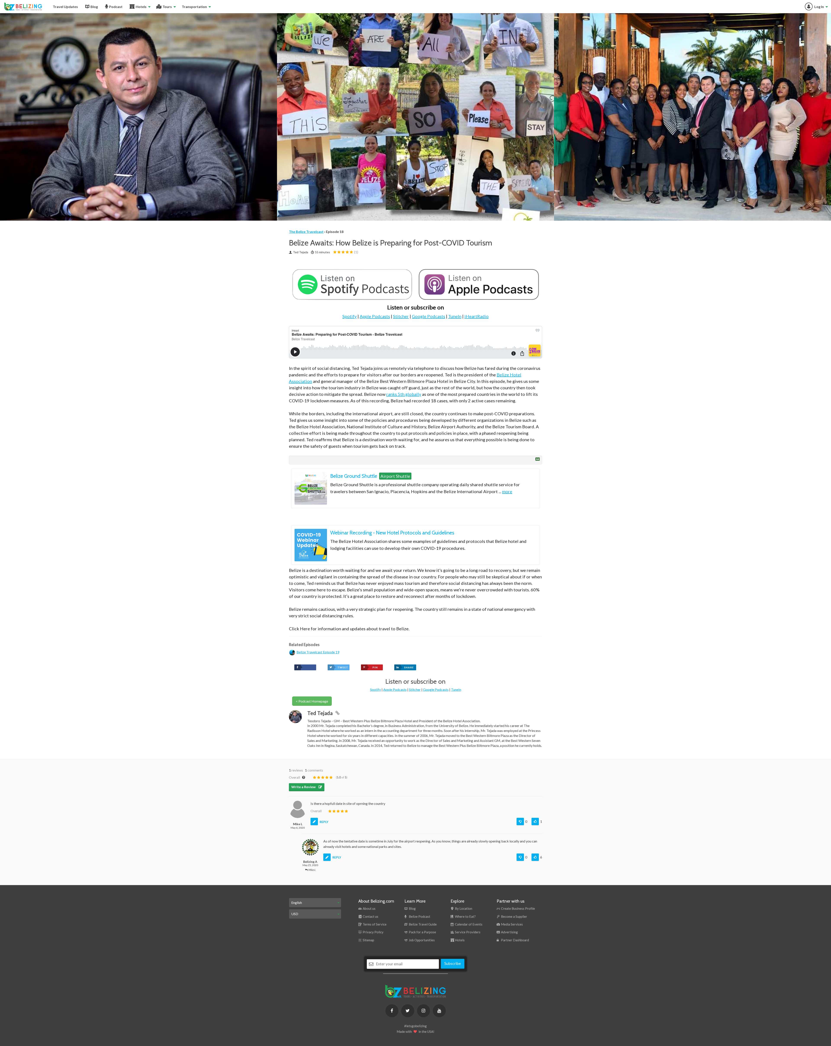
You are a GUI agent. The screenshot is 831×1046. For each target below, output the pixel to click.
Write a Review (303, 787)
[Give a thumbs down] (520, 821)
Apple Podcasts (375, 316)
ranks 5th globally (403, 394)
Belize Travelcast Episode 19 (317, 652)
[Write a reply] (314, 821)
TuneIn (454, 316)
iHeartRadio (476, 316)
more (507, 491)
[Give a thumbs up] (535, 821)
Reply (324, 822)
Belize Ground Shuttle (353, 476)
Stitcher (401, 316)
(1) (355, 252)
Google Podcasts (428, 316)
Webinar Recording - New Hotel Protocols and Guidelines (392, 532)
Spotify (349, 316)
